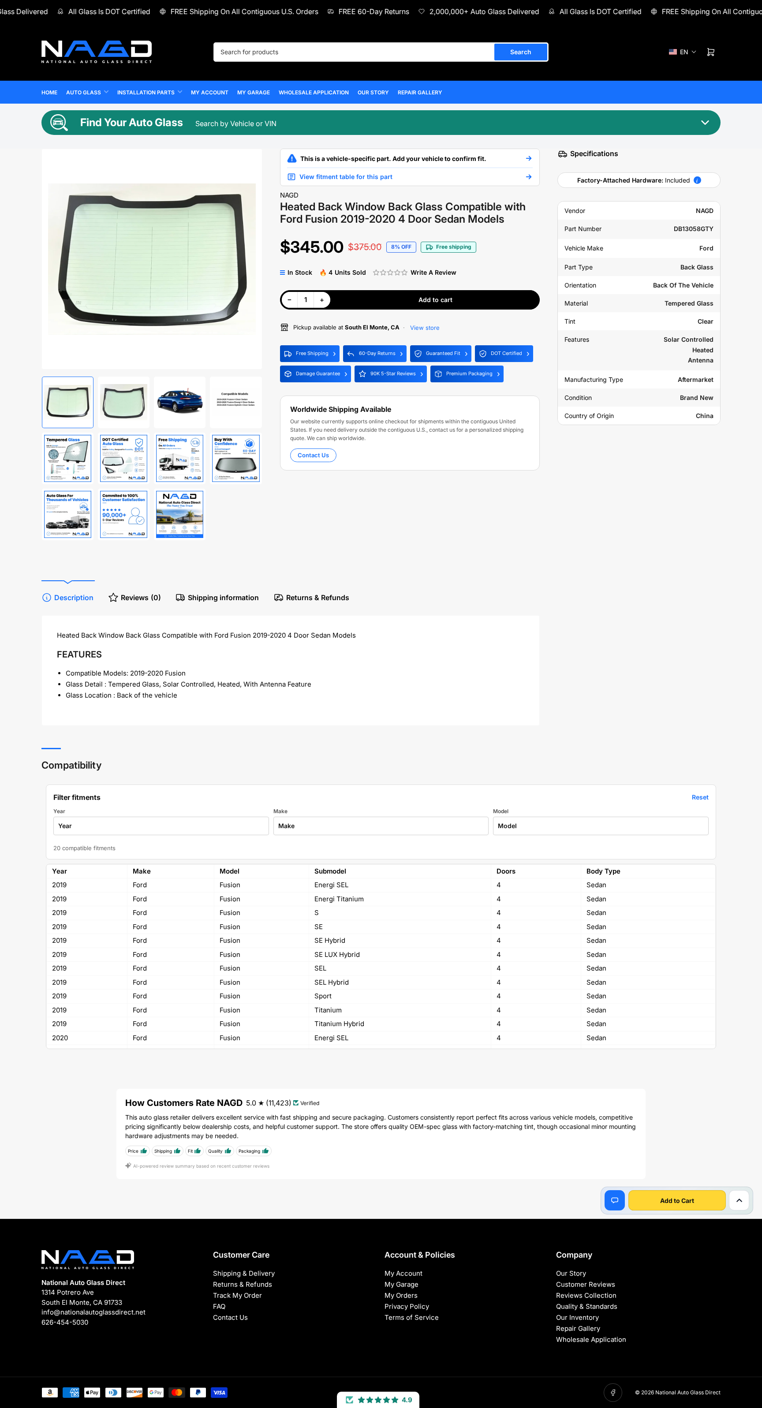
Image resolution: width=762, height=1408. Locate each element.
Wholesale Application (314, 92)
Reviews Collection (586, 1295)
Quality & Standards (586, 1306)
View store (424, 327)
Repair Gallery (420, 92)
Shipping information (223, 597)
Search (520, 52)
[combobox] (381, 52)
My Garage (253, 92)
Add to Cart (677, 1200)
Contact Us (313, 455)
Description (73, 597)
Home (49, 92)
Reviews (141, 597)
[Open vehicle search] (529, 158)
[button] (683, 52)
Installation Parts (146, 92)
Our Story (373, 92)
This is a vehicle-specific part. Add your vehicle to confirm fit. (393, 158)
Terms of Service (412, 1317)
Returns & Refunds (317, 597)
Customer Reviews (585, 1284)
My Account (209, 92)
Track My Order (237, 1295)
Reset (700, 797)
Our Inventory (577, 1317)
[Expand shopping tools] (739, 1200)
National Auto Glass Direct (688, 1392)
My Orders (401, 1295)
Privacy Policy (407, 1306)
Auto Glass (83, 92)
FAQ (219, 1306)
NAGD (289, 195)
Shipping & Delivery (244, 1273)
